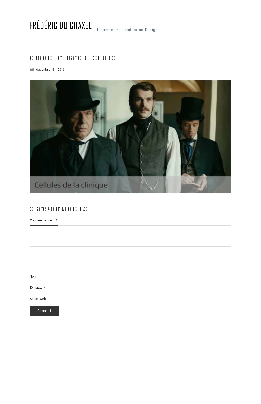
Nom (34, 276)
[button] (228, 26)
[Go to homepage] (93, 26)
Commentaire (44, 220)
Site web (38, 299)
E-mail (37, 287)
